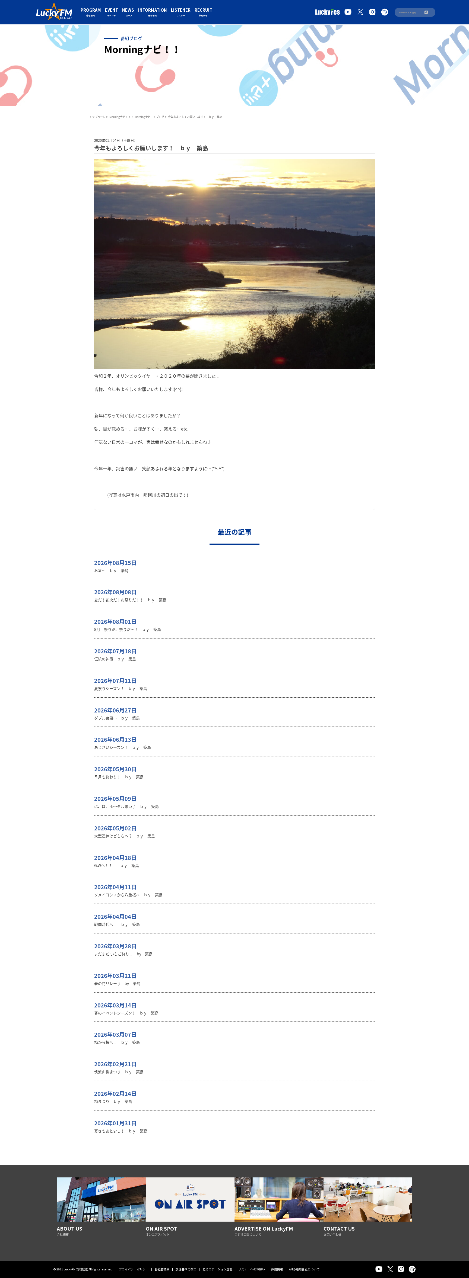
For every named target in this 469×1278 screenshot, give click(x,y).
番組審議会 (162, 1269)
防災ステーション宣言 (217, 1269)
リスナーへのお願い (251, 1269)
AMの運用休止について (304, 1269)
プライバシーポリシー (134, 1269)
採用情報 (277, 1269)
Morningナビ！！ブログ (149, 117)
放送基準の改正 (186, 1269)
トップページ (97, 117)
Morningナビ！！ (120, 117)
